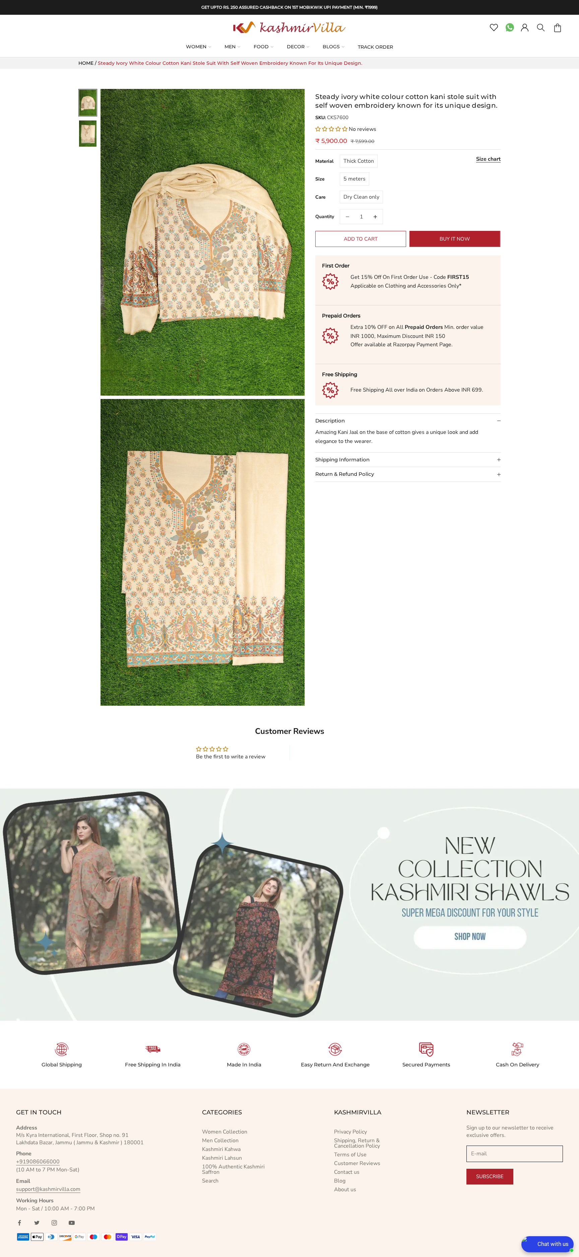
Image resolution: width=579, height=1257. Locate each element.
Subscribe (490, 1176)
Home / (88, 63)
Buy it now (455, 239)
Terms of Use (350, 1154)
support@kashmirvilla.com (48, 1189)
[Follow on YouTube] (71, 1222)
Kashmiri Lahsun (222, 1158)
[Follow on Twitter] (37, 1222)
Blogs (331, 47)
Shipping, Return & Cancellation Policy (357, 1143)
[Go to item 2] (87, 133)
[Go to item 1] (87, 102)
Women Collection (224, 1132)
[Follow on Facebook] (19, 1222)
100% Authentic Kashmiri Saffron (233, 1169)
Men (230, 47)
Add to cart (361, 239)
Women (196, 47)
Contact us (347, 1172)
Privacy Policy (350, 1132)
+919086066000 (38, 1161)
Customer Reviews (357, 1163)
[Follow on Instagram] (54, 1222)
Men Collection (220, 1140)
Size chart (488, 159)
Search (210, 1181)
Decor (296, 47)
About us (345, 1189)
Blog (339, 1181)
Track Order (375, 47)
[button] (332, 129)
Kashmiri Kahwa (221, 1149)
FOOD (261, 47)
